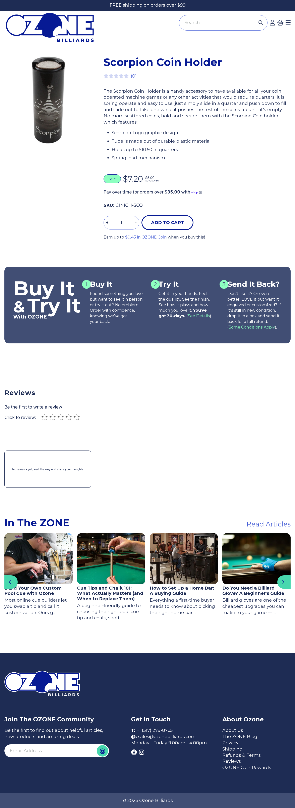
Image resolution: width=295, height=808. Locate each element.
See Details (199, 315)
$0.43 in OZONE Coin (146, 237)
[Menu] (288, 23)
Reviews (231, 761)
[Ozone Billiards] (52, 30)
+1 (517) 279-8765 (154, 730)
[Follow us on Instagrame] (141, 752)
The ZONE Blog (239, 736)
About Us (232, 730)
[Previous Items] (11, 582)
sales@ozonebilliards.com (167, 736)
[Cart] (280, 23)
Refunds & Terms (241, 755)
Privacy (230, 743)
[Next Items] (284, 582)
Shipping (232, 749)
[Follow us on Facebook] (134, 752)
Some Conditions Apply (252, 327)
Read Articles (268, 524)
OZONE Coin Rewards (246, 767)
